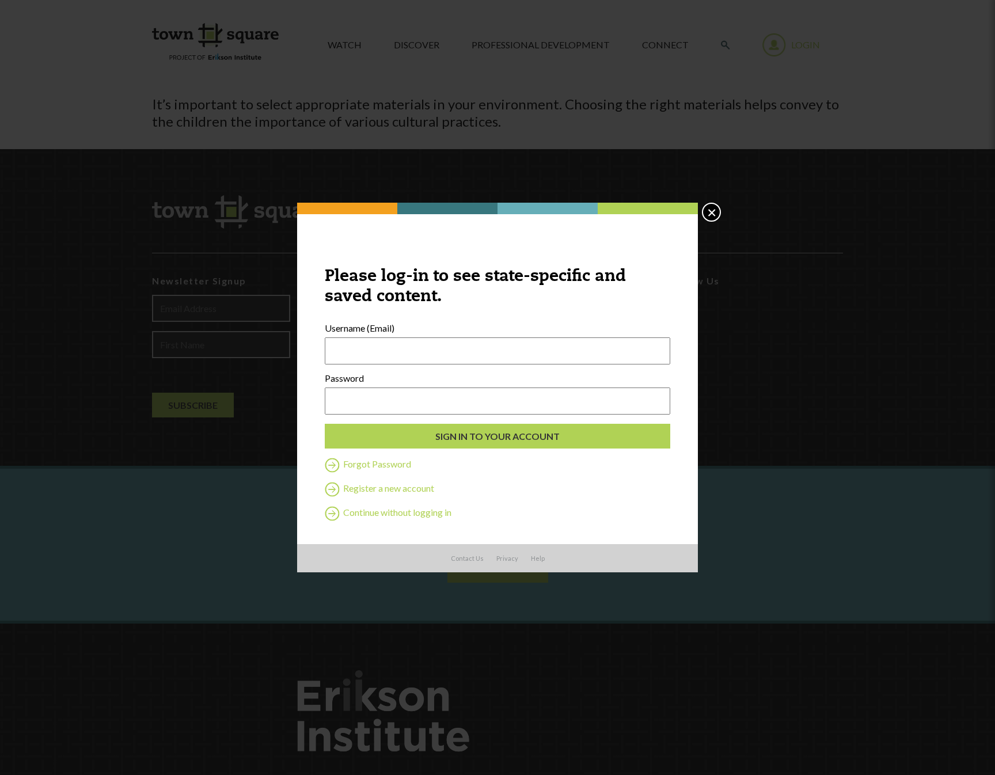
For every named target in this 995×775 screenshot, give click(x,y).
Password (344, 378)
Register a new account (387, 488)
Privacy (507, 558)
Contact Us (467, 558)
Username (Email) (359, 328)
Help (538, 558)
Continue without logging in (396, 512)
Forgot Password (376, 463)
